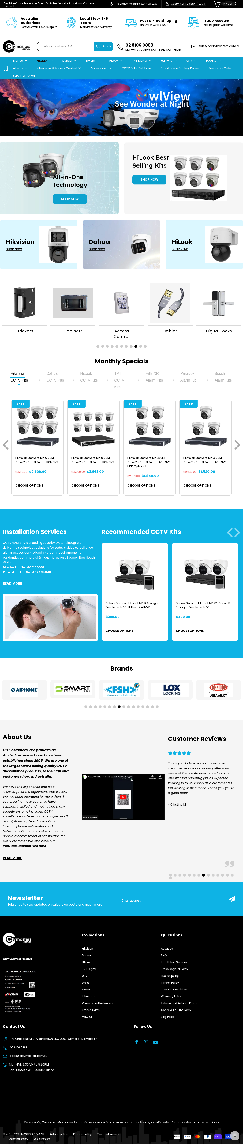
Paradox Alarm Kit (188, 376)
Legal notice (42, 1139)
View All (87, 1017)
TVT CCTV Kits (119, 380)
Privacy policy (82, 1134)
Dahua (86, 955)
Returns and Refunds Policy (179, 1003)
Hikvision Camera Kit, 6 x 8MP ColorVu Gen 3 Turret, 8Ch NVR (36, 460)
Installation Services (174, 962)
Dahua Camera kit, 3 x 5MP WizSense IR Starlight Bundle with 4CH (203, 605)
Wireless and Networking (98, 1003)
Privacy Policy (170, 983)
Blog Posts (167, 1017)
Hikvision (87, 948)
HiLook (86, 962)
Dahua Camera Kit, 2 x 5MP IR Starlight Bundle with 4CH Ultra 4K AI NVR (132, 605)
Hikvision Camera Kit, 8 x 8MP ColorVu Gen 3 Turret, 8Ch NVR (92, 460)
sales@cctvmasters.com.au (28, 1056)
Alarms (86, 989)
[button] (20, 60)
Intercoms (89, 996)
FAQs (164, 955)
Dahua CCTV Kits (55, 376)
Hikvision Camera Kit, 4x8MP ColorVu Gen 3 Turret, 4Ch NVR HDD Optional (148, 462)
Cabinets (24, 331)
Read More (12, 583)
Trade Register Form (174, 969)
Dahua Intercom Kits (219, 333)
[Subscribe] (232, 899)
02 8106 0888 (19, 1047)
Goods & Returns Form (176, 1010)
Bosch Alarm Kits (223, 376)
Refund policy (59, 1134)
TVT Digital (89, 969)
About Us (167, 948)
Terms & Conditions (174, 989)
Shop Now (70, 199)
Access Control (73, 333)
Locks (85, 983)
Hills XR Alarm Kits (154, 376)
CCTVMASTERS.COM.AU (29, 1134)
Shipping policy (18, 1139)
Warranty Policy (171, 996)
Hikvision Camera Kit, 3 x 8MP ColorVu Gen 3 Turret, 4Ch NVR (204, 460)
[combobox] (65, 46)
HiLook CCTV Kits (89, 376)
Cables (121, 331)
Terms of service (108, 1134)
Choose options (29, 485)
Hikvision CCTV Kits (19, 376)
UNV (84, 976)
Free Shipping (170, 976)
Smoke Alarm (91, 1010)
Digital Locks (170, 331)
